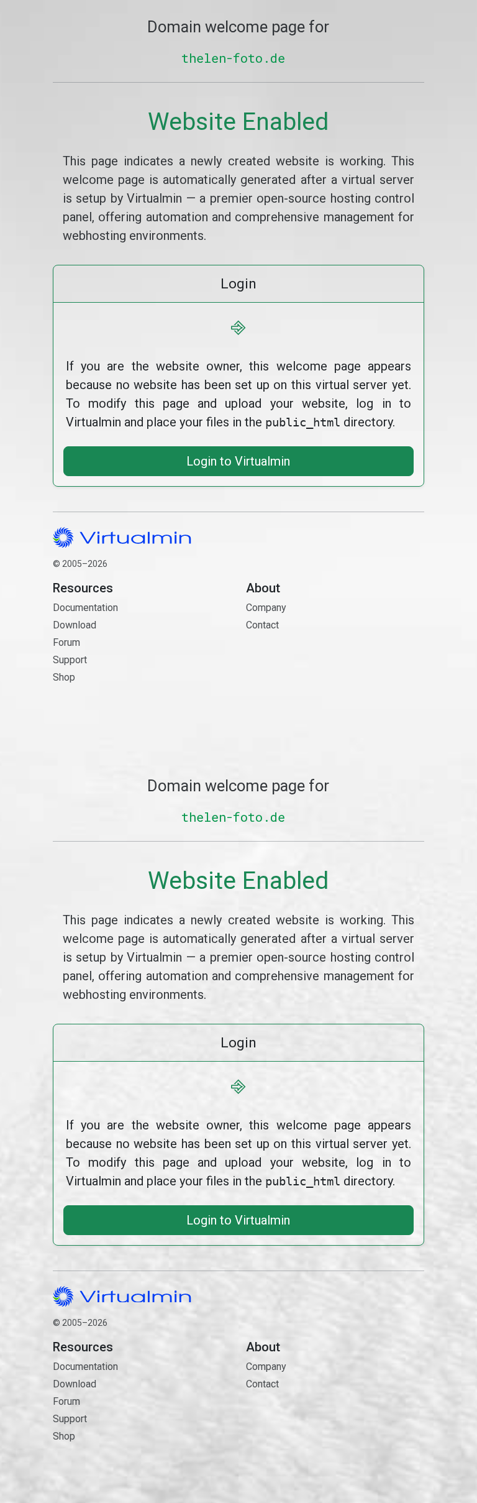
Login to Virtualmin (238, 461)
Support (70, 660)
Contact (305, 661)
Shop (64, 677)
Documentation (85, 608)
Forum (66, 642)
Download (74, 625)
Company (266, 608)
